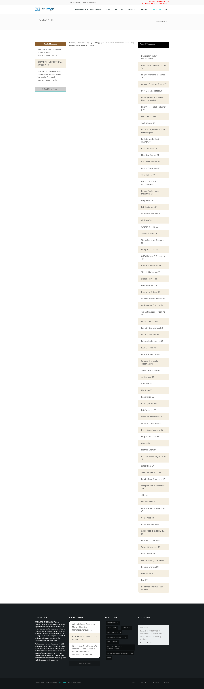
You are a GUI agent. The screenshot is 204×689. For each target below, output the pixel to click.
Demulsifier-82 (147, 573)
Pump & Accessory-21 (151, 249)
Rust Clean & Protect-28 (151, 91)
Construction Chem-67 (151, 213)
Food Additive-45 (148, 501)
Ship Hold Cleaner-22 (150, 272)
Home (108, 9)
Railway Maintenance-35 (152, 341)
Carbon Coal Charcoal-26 (152, 305)
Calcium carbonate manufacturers (114, 647)
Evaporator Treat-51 (150, 436)
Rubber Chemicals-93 (150, 354)
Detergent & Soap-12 (150, 292)
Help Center (155, 683)
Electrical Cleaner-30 (150, 155)
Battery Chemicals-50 (150, 524)
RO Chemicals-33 (148, 410)
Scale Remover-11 (149, 278)
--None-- (144, 495)
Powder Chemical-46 (150, 540)
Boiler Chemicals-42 (150, 321)
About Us (131, 9)
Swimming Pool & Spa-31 (152, 472)
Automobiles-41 (148, 175)
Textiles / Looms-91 (149, 233)
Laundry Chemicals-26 (151, 265)
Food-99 (144, 580)
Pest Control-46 (148, 553)
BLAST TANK (126, 627)
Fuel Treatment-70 (149, 285)
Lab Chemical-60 (148, 116)
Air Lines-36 (146, 220)
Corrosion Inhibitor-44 (151, 423)
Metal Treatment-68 (150, 334)
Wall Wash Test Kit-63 (150, 161)
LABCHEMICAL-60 (112, 623)
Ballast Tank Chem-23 (150, 168)
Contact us (156, 9)
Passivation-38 (147, 397)
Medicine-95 (146, 390)
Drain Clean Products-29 (152, 430)
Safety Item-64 (147, 466)
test (109, 658)
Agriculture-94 (147, 377)
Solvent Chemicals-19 (150, 547)
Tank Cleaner (112, 627)
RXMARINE (62, 683)
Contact (166, 683)
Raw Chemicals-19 (149, 148)
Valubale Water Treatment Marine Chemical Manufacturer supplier (49, 52)
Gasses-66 (145, 443)
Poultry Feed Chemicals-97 (153, 479)
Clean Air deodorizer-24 (151, 416)
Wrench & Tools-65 (149, 227)
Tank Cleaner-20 (148, 123)
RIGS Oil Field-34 (148, 347)
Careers (143, 9)
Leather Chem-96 (148, 449)
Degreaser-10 (147, 200)
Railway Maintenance (150, 403)
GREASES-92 (146, 383)
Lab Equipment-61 (149, 207)
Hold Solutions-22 (114, 632)
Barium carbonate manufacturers (120, 653)
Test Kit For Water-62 (150, 370)
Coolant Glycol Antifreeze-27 (153, 84)
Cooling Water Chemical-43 (153, 298)
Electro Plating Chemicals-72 (153, 560)
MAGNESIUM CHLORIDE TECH (116, 637)
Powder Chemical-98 (150, 567)
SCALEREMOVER (112, 641)
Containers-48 (147, 517)
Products (119, 9)
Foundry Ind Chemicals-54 (152, 328)
